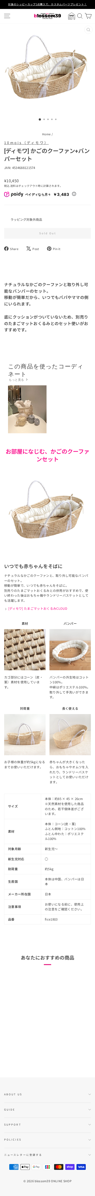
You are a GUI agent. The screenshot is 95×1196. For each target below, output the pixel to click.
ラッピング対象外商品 (26, 219)
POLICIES (12, 1139)
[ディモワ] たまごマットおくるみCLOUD (37, 608)
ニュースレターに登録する (23, 1155)
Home (46, 134)
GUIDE (9, 1109)
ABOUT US (13, 1094)
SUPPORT (12, 1124)
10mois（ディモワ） (26, 142)
